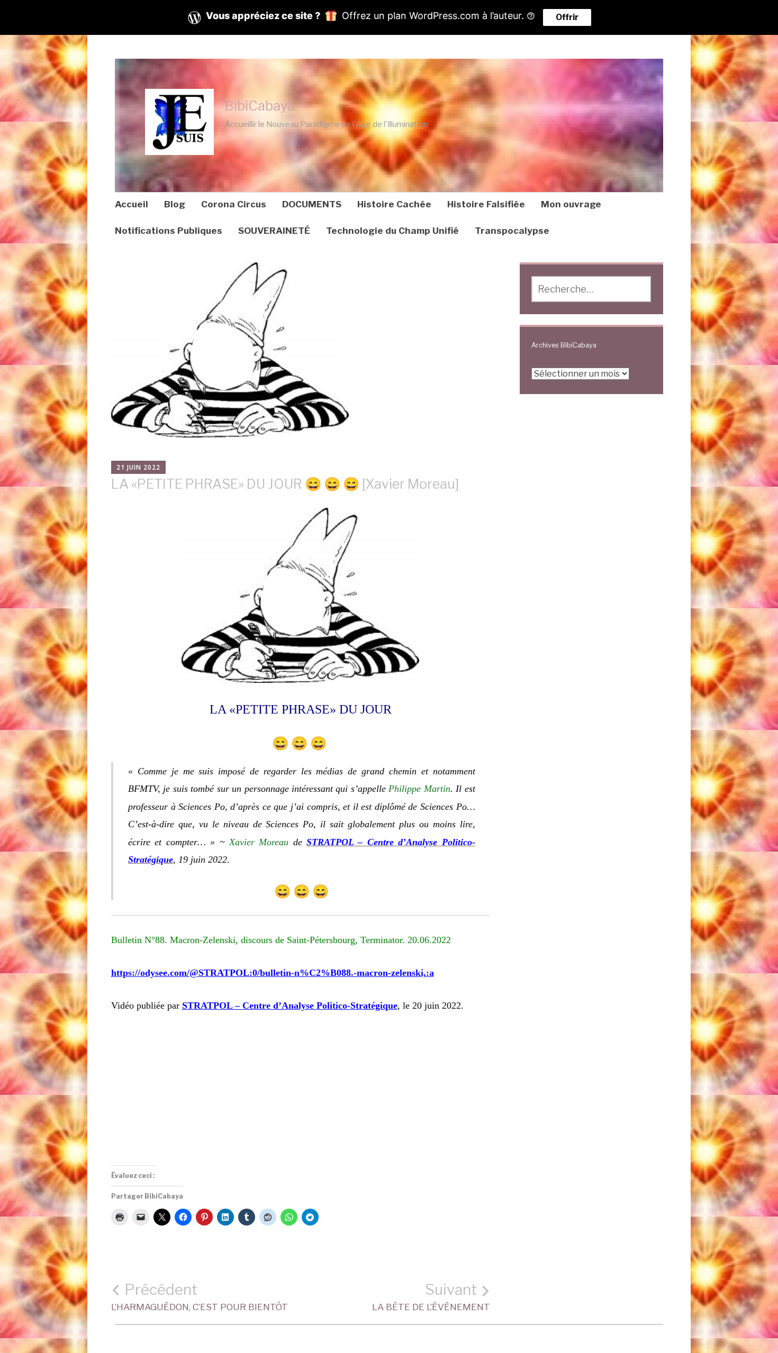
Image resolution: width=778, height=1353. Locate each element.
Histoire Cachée (394, 204)
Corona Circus (233, 204)
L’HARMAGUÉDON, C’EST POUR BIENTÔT (199, 1297)
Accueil (131, 204)
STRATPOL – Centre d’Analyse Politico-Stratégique (289, 1005)
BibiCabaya (260, 106)
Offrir (567, 17)
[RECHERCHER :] (591, 289)
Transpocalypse (512, 230)
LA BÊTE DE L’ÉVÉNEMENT (431, 1297)
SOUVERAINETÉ (274, 230)
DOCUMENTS (311, 204)
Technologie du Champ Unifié (392, 230)
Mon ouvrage (571, 204)
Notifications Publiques (168, 230)
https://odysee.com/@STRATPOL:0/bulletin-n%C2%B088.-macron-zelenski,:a (272, 972)
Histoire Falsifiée (486, 204)
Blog (174, 204)
